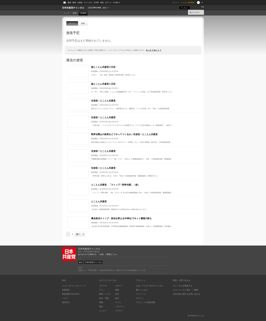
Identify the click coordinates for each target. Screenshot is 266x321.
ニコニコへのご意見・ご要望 (185, 290)
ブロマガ (103, 285)
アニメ (102, 290)
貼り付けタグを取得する (87, 254)
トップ (66, 13)
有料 (83, 23)
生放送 (79, 2)
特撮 (101, 302)
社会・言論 (104, 298)
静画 (74, 2)
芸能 (117, 290)
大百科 (96, 2)
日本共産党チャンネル (73, 8)
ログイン (175, 2)
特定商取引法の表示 (71, 294)
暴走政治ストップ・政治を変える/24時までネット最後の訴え (121, 218)
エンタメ (103, 310)
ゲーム (118, 302)
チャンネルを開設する (182, 285)
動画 (69, 2)
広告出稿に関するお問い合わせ (186, 294)
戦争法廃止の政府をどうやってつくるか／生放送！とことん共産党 (124, 134)
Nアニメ (108, 2)
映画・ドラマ (105, 294)
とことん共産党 (99, 201)
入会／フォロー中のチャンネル (149, 285)
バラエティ (120, 306)
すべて (72, 23)
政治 (104, 8)
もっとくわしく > (153, 50)
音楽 (101, 306)
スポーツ (119, 285)
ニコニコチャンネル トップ (74, 285)
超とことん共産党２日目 (103, 67)
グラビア (119, 310)
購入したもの (142, 290)
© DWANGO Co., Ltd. (196, 316)
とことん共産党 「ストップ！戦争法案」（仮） (115, 184)
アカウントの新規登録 (145, 302)
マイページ (141, 294)
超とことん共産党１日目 (103, 84)
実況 (102, 2)
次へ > (80, 234)
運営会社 (66, 302)
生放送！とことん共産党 (103, 100)
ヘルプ (65, 298)
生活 (117, 294)
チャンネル (88, 2)
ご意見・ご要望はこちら (108, 254)
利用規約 (66, 290)
